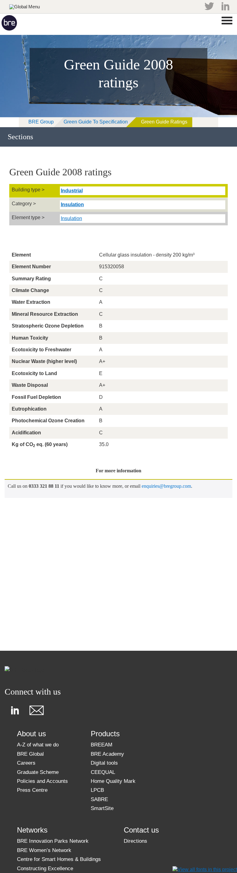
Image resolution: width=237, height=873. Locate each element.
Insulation (72, 204)
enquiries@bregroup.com (166, 486)
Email (36, 710)
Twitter (209, 6)
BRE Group (41, 121)
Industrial (72, 190)
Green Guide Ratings (164, 121)
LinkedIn (225, 6)
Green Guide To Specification (96, 121)
